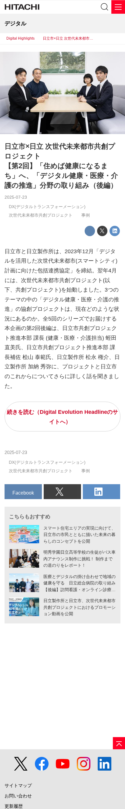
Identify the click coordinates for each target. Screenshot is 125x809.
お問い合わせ (18, 795)
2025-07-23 (16, 197)
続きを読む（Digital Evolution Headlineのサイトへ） (62, 417)
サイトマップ (18, 785)
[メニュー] (118, 7)
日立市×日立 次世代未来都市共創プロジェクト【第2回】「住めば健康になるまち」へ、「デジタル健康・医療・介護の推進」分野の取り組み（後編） (61, 166)
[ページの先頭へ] (119, 743)
